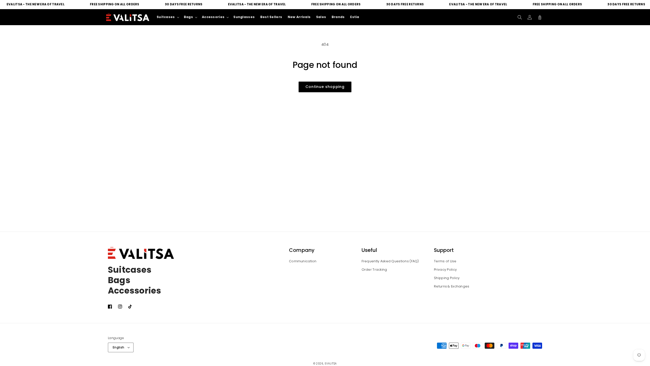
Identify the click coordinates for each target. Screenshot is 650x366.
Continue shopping (325, 86)
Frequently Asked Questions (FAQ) (390, 261)
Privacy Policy (445, 269)
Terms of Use (445, 261)
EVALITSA (331, 363)
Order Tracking (374, 269)
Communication (303, 261)
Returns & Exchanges (451, 286)
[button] (520, 17)
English (118, 347)
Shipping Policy (447, 278)
